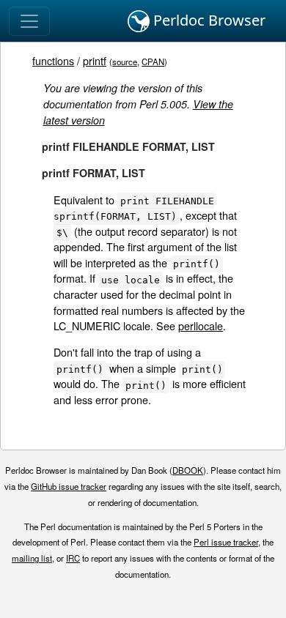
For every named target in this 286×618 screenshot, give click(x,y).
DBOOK (187, 470)
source (124, 61)
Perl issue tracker (226, 542)
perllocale (200, 325)
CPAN (153, 61)
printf (94, 60)
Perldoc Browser (207, 20)
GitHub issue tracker (68, 486)
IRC (73, 558)
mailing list (32, 558)
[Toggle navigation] (29, 21)
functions (53, 60)
